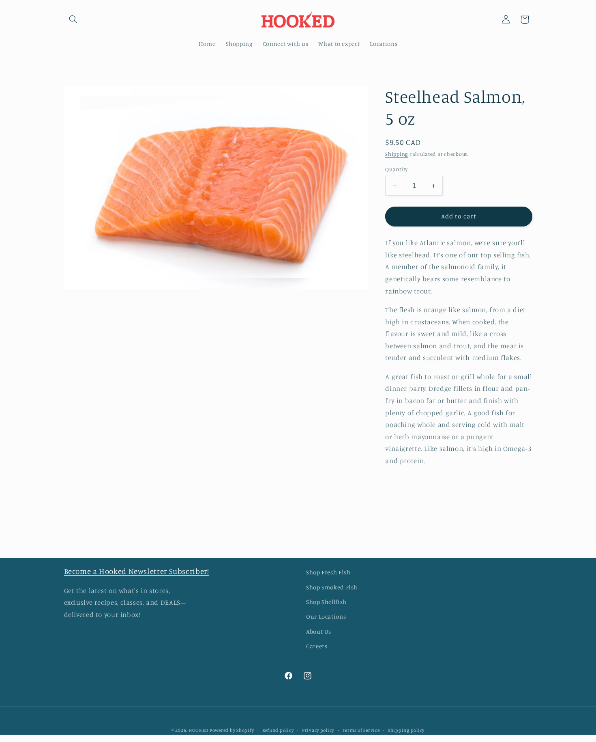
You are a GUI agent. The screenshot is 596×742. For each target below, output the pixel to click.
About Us (318, 631)
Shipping (396, 154)
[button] (73, 19)
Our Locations (326, 616)
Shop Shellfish (326, 601)
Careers (316, 646)
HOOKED (198, 730)
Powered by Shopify (232, 730)
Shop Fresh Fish (328, 572)
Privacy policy (318, 730)
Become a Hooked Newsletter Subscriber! (136, 571)
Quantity (396, 169)
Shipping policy (406, 730)
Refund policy (278, 730)
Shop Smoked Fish (332, 587)
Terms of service (361, 730)
